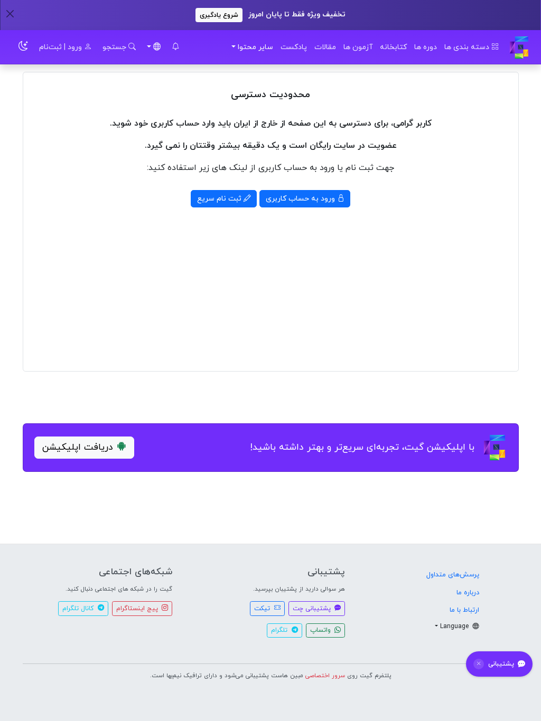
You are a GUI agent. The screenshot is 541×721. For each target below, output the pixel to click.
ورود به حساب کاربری (301, 199)
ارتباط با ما (464, 610)
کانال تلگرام (79, 608)
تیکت (263, 608)
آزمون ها (357, 47)
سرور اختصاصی (325, 675)
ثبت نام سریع (220, 199)
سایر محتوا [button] (255, 47)
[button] (175, 47)
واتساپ (321, 630)
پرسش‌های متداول (452, 575)
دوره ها (425, 47)
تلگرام (280, 630)
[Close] (9, 13)
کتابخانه (393, 47)
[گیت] (519, 47)
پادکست (294, 47)
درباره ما (467, 592)
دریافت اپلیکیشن (77, 447)
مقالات (325, 47)
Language (455, 626)
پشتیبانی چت (313, 608)
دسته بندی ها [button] (467, 47)
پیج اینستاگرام (138, 608)
